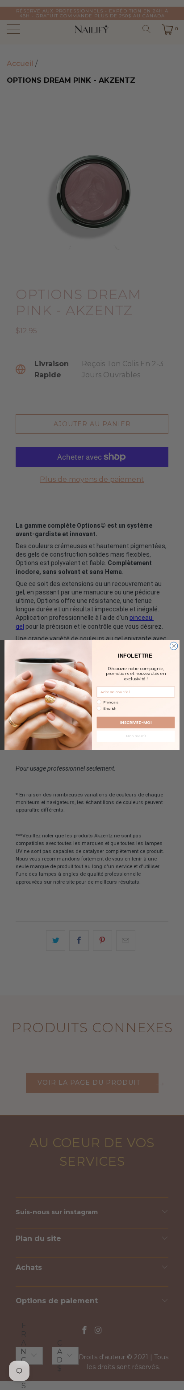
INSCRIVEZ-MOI (135, 722)
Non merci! (135, 736)
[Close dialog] (174, 646)
